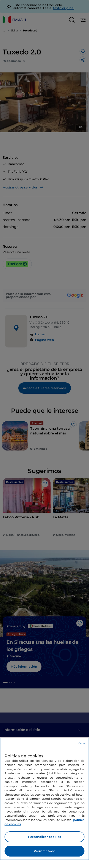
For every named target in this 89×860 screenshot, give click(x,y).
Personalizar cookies (44, 837)
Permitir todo (44, 851)
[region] (44, 798)
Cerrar (82, 743)
